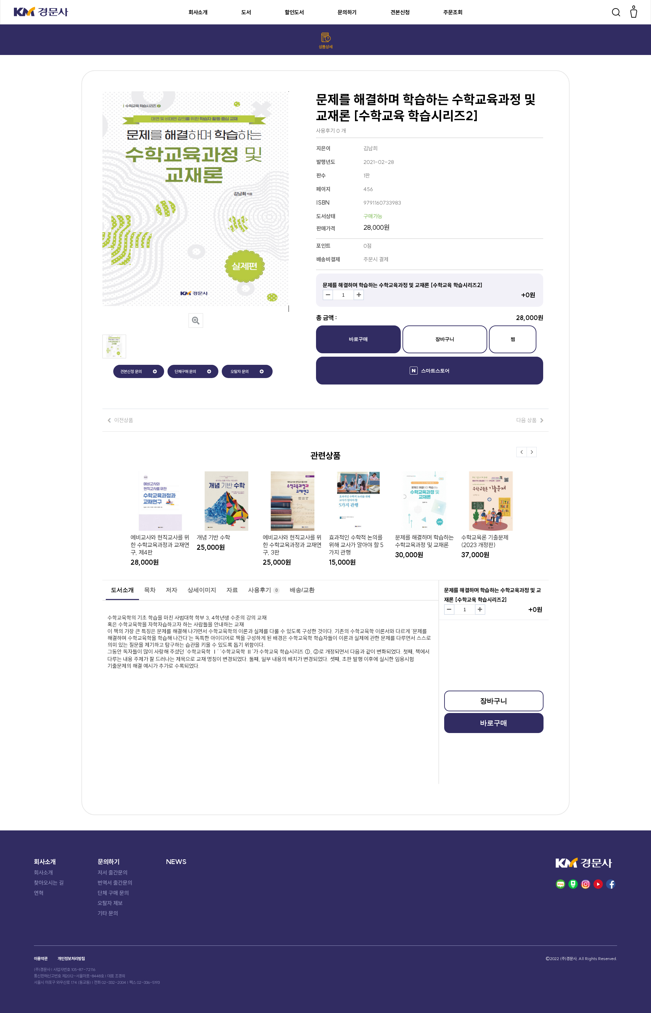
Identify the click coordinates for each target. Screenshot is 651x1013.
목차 (150, 590)
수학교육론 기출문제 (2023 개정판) (484, 541)
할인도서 (294, 12)
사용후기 (263, 590)
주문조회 (452, 12)
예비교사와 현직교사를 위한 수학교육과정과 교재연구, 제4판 (160, 545)
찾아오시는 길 (49, 882)
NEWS (176, 862)
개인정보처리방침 (71, 958)
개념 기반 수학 (213, 537)
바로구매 (358, 339)
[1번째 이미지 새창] (114, 356)
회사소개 (198, 12)
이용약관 (40, 958)
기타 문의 (108, 913)
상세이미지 (202, 590)
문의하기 (347, 12)
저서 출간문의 (112, 872)
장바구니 (444, 339)
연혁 (38, 892)
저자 (171, 590)
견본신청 (400, 12)
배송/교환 (302, 590)
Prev (521, 452)
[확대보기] (196, 320)
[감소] (328, 295)
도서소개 (122, 590)
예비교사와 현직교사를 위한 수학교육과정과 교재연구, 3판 (292, 545)
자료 (232, 590)
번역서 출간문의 (115, 882)
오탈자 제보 (110, 903)
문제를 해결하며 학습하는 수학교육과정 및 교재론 (424, 541)
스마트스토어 (435, 370)
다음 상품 (526, 420)
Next (532, 452)
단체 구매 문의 (113, 892)
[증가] (359, 295)
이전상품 (123, 420)
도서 (246, 12)
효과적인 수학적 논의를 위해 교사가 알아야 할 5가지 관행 (356, 545)
